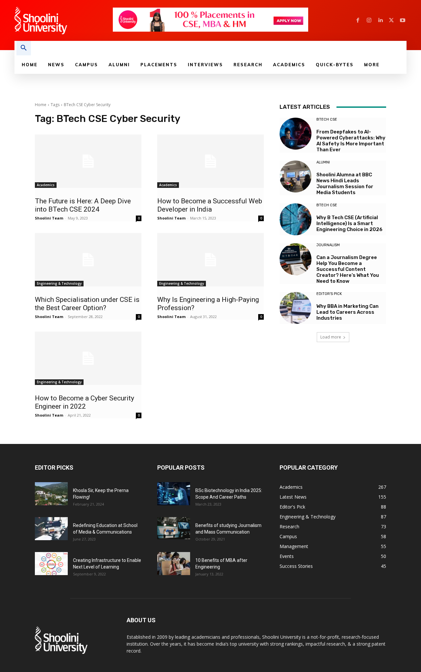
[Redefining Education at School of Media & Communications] (51, 528)
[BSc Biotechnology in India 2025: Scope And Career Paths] (173, 493)
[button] (23, 48)
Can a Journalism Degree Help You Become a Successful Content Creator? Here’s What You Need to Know (347, 269)
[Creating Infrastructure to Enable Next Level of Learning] (51, 563)
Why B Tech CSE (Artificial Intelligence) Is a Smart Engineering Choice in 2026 (349, 223)
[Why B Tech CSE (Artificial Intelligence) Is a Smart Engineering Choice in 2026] (295, 219)
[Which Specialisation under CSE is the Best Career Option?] (88, 259)
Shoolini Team (49, 218)
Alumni (323, 162)
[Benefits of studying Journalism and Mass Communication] (173, 528)
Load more (330, 337)
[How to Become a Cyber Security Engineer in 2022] (88, 358)
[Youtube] (403, 20)
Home (40, 104)
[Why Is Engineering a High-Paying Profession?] (210, 259)
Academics (46, 185)
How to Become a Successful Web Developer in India (209, 205)
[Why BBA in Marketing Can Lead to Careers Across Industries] (295, 308)
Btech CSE (326, 119)
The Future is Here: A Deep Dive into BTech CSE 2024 (83, 205)
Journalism (328, 245)
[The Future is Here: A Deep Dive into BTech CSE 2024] (88, 161)
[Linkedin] (380, 20)
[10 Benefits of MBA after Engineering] (173, 563)
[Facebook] (358, 20)
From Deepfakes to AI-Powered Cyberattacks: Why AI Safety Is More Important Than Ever (350, 141)
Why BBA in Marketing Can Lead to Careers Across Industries (347, 312)
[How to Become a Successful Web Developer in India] (210, 161)
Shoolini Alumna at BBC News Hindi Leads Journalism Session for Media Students (344, 183)
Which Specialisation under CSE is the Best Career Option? (87, 304)
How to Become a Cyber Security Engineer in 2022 (84, 402)
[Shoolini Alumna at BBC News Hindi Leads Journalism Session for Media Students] (295, 176)
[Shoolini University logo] (63, 20)
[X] (391, 20)
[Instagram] (369, 20)
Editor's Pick (329, 294)
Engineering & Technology (59, 283)
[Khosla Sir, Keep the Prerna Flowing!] (51, 493)
